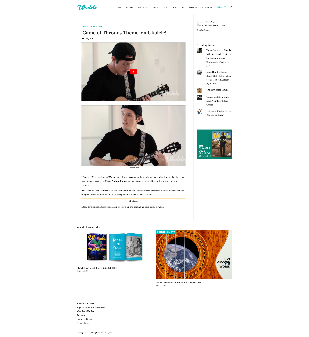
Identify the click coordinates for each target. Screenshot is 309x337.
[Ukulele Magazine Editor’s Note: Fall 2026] (115, 247)
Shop (182, 7)
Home (119, 7)
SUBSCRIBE (221, 7)
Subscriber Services (85, 303)
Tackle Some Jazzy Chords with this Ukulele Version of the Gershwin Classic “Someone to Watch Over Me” (219, 58)
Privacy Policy (83, 323)
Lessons (130, 7)
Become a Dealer (84, 319)
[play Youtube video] (133, 71)
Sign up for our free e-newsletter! (91, 307)
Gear (166, 7)
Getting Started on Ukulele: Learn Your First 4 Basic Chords (218, 101)
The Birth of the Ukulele (217, 89)
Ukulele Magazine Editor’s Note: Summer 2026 (178, 282)
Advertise (81, 315)
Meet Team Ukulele (85, 311)
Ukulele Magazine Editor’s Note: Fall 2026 (97, 268)
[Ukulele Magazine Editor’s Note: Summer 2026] (194, 254)
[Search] (231, 7)
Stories (155, 7)
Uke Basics (143, 7)
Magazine (193, 7)
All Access (207, 7)
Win (174, 7)
